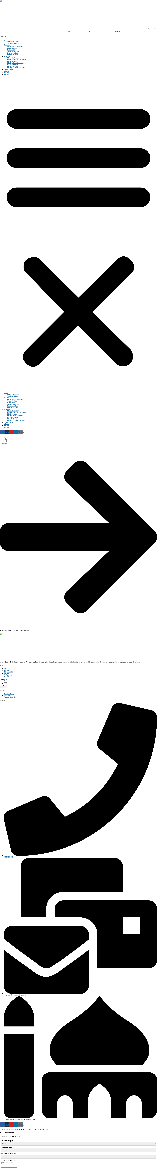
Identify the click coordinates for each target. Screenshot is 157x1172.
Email (2, 685)
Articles (6, 71)
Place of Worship (13, 58)
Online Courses (12, 54)
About (6, 40)
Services (7, 56)
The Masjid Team (13, 43)
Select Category (7, 1141)
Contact (6, 74)
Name (2, 683)
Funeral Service (12, 64)
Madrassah (11, 50)
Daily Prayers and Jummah (16, 59)
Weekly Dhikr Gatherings (15, 63)
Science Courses (13, 51)
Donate (6, 72)
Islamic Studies (12, 53)
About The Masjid (13, 41)
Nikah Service (12, 61)
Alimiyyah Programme (15, 46)
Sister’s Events (12, 66)
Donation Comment (8, 1160)
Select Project (6, 1147)
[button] (78, 234)
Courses (7, 45)
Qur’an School (12, 48)
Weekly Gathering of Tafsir (16, 68)
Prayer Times (8, 69)
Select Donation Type (9, 1154)
